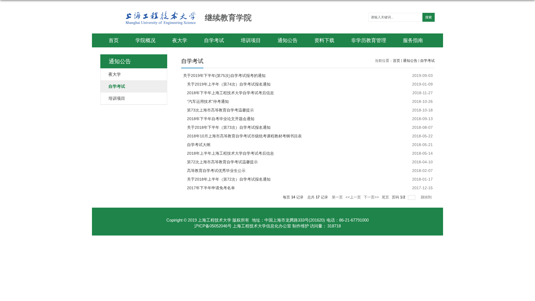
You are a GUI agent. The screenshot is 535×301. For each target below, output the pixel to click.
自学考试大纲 (196, 144)
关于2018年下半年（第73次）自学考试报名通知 (227, 127)
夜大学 (179, 40)
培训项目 (251, 40)
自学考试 (214, 40)
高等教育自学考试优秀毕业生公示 (214, 170)
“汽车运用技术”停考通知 (206, 101)
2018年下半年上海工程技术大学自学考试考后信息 (228, 93)
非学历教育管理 (368, 40)
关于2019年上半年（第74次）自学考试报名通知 (227, 84)
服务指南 (413, 40)
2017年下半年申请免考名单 (209, 188)
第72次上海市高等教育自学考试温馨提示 (220, 162)
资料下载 (324, 40)
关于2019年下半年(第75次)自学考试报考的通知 (224, 75)
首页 (114, 40)
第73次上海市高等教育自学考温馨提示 (218, 110)
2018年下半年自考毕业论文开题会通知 (218, 118)
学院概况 (145, 40)
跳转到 (427, 197)
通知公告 (288, 40)
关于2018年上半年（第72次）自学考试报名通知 (227, 179)
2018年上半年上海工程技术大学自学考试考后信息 (228, 153)
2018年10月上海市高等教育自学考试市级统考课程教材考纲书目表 (242, 136)
